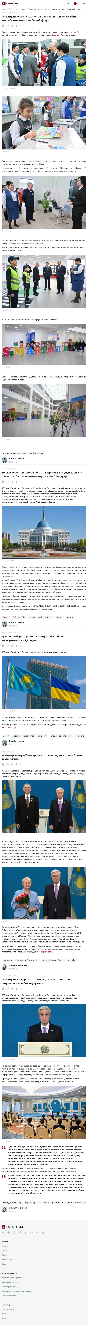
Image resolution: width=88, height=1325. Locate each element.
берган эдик (46, 952)
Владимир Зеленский (61, 736)
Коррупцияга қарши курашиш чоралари (17, 1291)
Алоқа (4, 1314)
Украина (80, 736)
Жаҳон (4, 1264)
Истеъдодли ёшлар (12, 1203)
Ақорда (24, 9)
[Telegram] (12, 26)
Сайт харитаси (8, 1309)
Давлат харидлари (9, 1296)
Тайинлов (32, 9)
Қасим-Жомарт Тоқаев (53, 960)
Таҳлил (4, 1255)
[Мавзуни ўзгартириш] (76, 3)
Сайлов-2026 (14, 9)
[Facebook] (16, 26)
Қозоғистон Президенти (14, 453)
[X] (21, 26)
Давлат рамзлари (9, 1287)
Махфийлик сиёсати (10, 1282)
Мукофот (72, 960)
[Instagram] (3, 26)
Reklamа (5, 1318)
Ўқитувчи (7, 960)
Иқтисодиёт (7, 1259)
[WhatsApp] (7, 26)
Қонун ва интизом (52, 9)
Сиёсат (6, 617)
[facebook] (20, 1232)
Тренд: (4, 9)
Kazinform (56, 35)
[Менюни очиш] (84, 3)
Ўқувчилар (30, 1203)
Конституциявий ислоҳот (72, 9)
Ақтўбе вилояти (37, 453)
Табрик (16, 736)
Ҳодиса (41, 9)
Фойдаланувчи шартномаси (13, 1278)
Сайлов (59, 617)
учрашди (11, 727)
